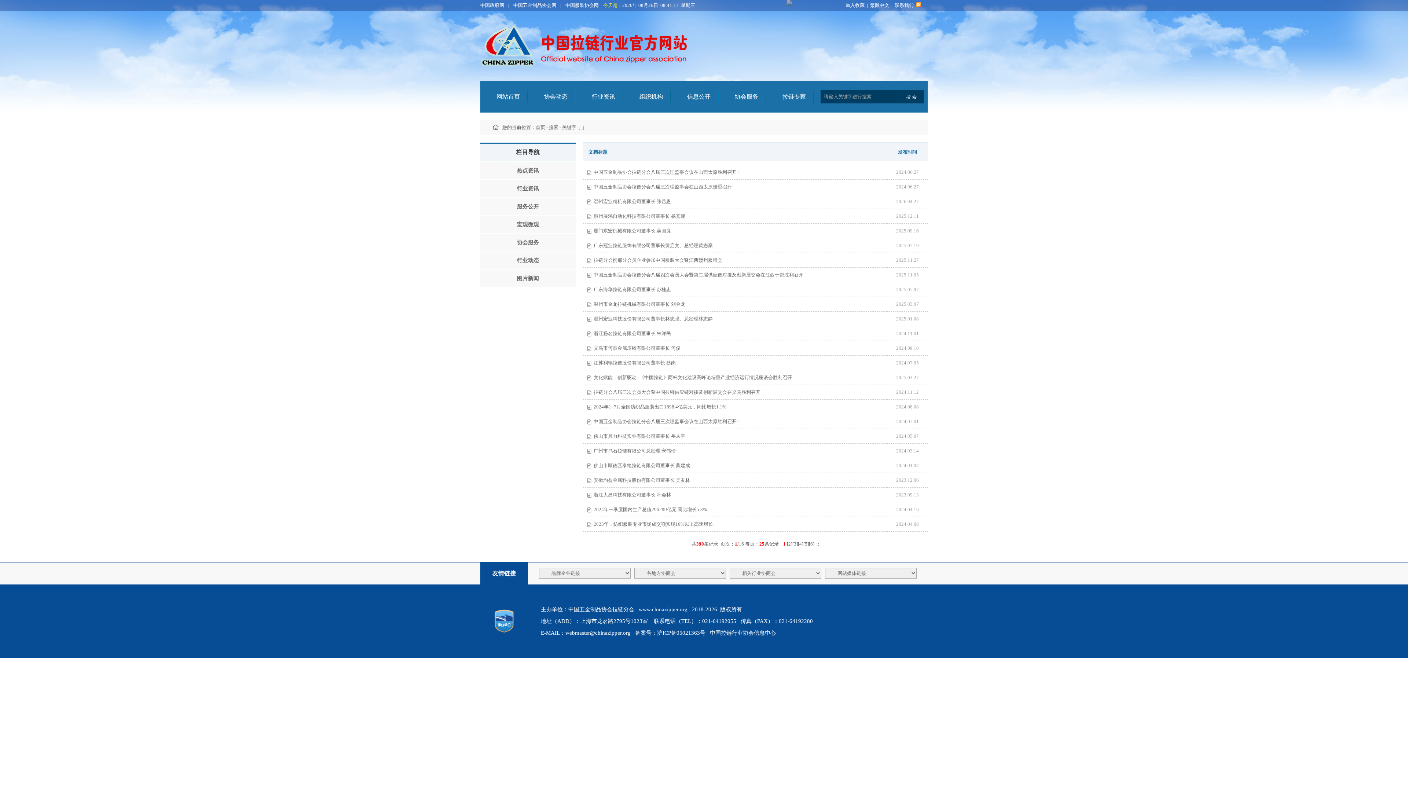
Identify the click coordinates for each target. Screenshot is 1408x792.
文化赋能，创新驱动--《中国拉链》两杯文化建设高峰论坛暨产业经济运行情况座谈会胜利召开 (693, 377)
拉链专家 (794, 97)
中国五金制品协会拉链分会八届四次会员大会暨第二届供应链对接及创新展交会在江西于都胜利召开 (698, 275)
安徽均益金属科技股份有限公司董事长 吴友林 (642, 480)
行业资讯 (603, 97)
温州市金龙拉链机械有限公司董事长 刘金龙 (639, 304)
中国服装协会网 (582, 5)
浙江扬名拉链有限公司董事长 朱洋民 (632, 333)
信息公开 (699, 97)
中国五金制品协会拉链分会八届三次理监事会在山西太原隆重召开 (663, 187)
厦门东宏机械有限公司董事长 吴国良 (632, 231)
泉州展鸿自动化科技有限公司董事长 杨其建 (639, 216)
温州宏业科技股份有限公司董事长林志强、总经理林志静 (653, 319)
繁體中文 (879, 5)
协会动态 (556, 97)
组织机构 (651, 97)
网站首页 (508, 97)
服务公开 (528, 206)
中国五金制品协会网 (534, 5)
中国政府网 (492, 5)
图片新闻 (528, 278)
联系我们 (904, 5)
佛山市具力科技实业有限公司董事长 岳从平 (639, 436)
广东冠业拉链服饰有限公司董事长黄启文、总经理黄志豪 (653, 245)
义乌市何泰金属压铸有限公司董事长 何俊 (637, 348)
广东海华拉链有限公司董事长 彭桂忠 (632, 289)
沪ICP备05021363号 (681, 633)
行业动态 (528, 260)
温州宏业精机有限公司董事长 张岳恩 (632, 201)
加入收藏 (855, 5)
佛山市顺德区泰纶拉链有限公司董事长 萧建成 (642, 465)
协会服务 (746, 97)
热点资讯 (528, 170)
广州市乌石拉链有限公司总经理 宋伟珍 (635, 451)
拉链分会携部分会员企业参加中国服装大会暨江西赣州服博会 (658, 260)
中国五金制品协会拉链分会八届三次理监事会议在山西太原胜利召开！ (667, 172)
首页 (540, 127)
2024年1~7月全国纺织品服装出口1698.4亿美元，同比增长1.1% (660, 407)
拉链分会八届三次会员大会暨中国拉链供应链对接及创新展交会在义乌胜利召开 (677, 392)
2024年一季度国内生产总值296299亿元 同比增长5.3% (650, 509)
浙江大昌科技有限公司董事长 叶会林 (632, 495)
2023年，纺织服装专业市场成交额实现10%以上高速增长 (653, 524)
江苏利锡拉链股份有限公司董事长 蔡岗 (635, 363)
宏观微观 (528, 224)
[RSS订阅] (918, 5)
